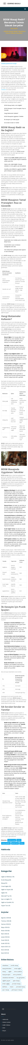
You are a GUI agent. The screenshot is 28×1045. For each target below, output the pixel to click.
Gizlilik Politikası (6, 1025)
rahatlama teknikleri (8, 977)
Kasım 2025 (5, 946)
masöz (12, 987)
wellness (4, 987)
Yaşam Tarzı (5, 905)
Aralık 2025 (5, 943)
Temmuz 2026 (6, 921)
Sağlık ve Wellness (7, 877)
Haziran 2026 (6, 924)
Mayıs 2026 (5, 927)
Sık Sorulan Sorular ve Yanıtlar (11, 122)
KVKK (3, 1028)
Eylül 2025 (5, 953)
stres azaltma (18, 971)
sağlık (10, 971)
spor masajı (5, 990)
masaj (4, 971)
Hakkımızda (5, 1019)
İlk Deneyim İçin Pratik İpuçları (11, 119)
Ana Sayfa (14, 28)
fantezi (22, 843)
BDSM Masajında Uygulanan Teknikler (13, 116)
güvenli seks (15, 843)
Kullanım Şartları (6, 1022)
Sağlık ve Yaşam (7, 889)
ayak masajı (16, 981)
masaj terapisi (6, 974)
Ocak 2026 (5, 940)
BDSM (19, 840)
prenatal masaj (20, 987)
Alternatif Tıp (6, 896)
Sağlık (4, 893)
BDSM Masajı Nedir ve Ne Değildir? (13, 105)
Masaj (4, 883)
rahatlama (3, 89)
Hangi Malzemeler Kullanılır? (11, 113)
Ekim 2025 (5, 950)
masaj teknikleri (6, 843)
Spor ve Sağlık (6, 899)
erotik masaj (14, 965)
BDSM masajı (11, 840)
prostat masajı (16, 984)
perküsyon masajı (17, 990)
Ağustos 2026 (6, 918)
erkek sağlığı (6, 984)
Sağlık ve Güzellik (7, 902)
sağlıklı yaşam (6, 981)
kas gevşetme (21, 977)
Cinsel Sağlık (6, 886)
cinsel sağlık (17, 968)
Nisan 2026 (5, 930)
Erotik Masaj (6, 880)
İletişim (4, 1030)
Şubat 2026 (5, 937)
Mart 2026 (5, 934)
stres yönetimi (17, 974)
